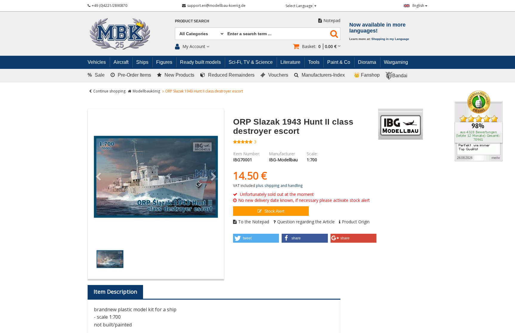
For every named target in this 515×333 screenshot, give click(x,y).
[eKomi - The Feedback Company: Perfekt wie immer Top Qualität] (478, 125)
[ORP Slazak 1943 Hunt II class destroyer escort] (156, 177)
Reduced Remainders (231, 75)
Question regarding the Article (306, 221)
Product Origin (356, 221)
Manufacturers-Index (323, 75)
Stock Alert (273, 211)
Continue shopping (109, 91)
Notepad (331, 20)
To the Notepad (253, 221)
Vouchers (278, 75)
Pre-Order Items (134, 75)
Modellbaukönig (146, 91)
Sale (96, 75)
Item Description (115, 291)
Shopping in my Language (390, 39)
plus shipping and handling (279, 185)
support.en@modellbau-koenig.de (216, 5)
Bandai (399, 75)
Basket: (319, 46)
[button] (256, 238)
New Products (179, 75)
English (418, 5)
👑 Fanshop (367, 75)
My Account (194, 46)
